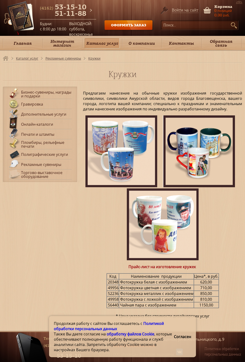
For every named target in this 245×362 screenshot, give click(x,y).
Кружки (94, 58)
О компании (141, 43)
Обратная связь (221, 43)
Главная (23, 43)
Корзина (223, 6)
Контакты (181, 43)
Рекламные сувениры (63, 58)
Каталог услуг (102, 43)
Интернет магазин (62, 43)
